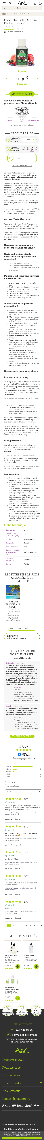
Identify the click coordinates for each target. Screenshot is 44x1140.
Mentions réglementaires (16, 637)
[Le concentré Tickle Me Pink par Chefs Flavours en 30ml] (22, 51)
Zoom (23, 71)
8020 (35, 149)
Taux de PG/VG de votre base (15, 148)
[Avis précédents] (5, 925)
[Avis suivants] (41, 925)
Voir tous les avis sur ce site (24, 762)
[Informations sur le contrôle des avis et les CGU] (35, 758)
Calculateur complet (22, 166)
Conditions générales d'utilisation (21, 1129)
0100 (24, 149)
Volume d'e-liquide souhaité (15, 139)
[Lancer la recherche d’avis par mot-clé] (39, 791)
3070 (28, 149)
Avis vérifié (11, 802)
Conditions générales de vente (19, 1125)
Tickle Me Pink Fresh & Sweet (13, 604)
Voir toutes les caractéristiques (22, 125)
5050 (32, 149)
